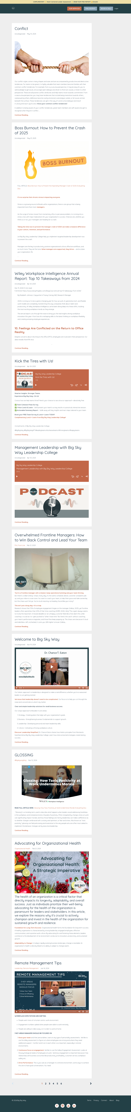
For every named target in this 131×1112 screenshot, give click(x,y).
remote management (31, 968)
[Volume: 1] (85, 384)
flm (16, 545)
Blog (117, 1100)
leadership (19, 968)
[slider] (49, 687)
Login (116, 8)
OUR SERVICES (74, 9)
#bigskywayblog (20, 760)
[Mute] (79, 687)
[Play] (36, 384)
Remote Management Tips (38, 963)
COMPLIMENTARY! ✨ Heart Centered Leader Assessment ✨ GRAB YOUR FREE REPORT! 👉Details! (65, 2)
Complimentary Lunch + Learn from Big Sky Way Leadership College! (40, 417)
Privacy (96, 1100)
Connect (104, 1100)
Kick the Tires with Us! (34, 361)
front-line (21, 545)
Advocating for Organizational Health (48, 843)
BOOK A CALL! (106, 9)
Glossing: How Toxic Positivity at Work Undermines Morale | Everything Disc (60, 808)
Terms (89, 1100)
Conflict (21, 28)
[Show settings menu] (83, 687)
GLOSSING (24, 754)
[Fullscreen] (87, 687)
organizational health (22, 849)
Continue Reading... (22, 115)
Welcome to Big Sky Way (37, 639)
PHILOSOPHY (90, 9)
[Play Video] (16, 687)
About (111, 1100)
